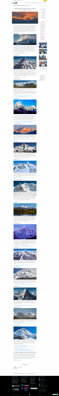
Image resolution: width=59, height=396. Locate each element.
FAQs (42, 395)
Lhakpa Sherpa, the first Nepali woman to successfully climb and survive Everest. (22, 158)
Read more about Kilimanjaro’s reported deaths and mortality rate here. (24, 358)
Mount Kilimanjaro (30, 10)
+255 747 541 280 (42, 379)
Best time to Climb (32, 382)
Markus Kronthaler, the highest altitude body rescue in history (21, 96)
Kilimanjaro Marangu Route (15, 382)
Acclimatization (32, 381)
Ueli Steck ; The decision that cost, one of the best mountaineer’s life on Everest (23, 122)
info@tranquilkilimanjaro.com (43, 380)
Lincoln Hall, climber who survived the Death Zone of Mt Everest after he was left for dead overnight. (25, 245)
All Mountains (40, 395)
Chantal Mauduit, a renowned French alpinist (19, 265)
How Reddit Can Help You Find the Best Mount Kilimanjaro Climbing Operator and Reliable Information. (43, 38)
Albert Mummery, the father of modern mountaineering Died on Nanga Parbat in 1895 (23, 95)
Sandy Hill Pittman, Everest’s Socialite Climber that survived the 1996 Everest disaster (23, 246)
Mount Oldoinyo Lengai (24, 381)
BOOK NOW (45, 0)
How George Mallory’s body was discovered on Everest (20, 348)
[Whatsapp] (57, 394)
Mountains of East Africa (24, 382)
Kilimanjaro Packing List (33, 380)
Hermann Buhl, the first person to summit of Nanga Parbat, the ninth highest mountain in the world (25, 305)
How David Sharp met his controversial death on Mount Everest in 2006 (22, 349)
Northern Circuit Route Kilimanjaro (16, 380)
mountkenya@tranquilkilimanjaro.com (44, 386)
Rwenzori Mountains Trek (24, 380)
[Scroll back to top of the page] (29, 394)
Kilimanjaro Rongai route (15, 381)
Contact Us (46, 395)
